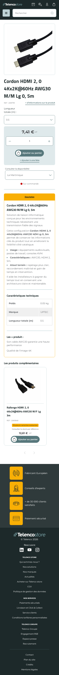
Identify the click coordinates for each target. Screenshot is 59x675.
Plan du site (29, 659)
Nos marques (29, 572)
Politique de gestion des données (29, 591)
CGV (29, 586)
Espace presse (30, 639)
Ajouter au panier (32, 153)
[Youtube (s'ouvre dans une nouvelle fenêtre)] (29, 550)
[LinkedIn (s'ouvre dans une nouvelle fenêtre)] (22, 550)
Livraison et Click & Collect (29, 608)
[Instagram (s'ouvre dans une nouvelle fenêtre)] (37, 550)
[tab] (29, 196)
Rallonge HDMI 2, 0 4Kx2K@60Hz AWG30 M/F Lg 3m (24, 411)
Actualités (29, 576)
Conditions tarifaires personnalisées (29, 617)
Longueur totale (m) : (10, 110)
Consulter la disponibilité (17, 169)
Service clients (30, 612)
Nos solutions (29, 567)
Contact (30, 654)
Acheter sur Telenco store (29, 581)
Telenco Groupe (29, 629)
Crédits (29, 664)
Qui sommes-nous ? (29, 562)
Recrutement (29, 643)
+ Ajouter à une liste (29, 160)
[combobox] (34, 13)
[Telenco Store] (12, 4)
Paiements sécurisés (30, 603)
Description (29, 196)
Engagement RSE (29, 634)
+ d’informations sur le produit (40, 103)
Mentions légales (29, 669)
